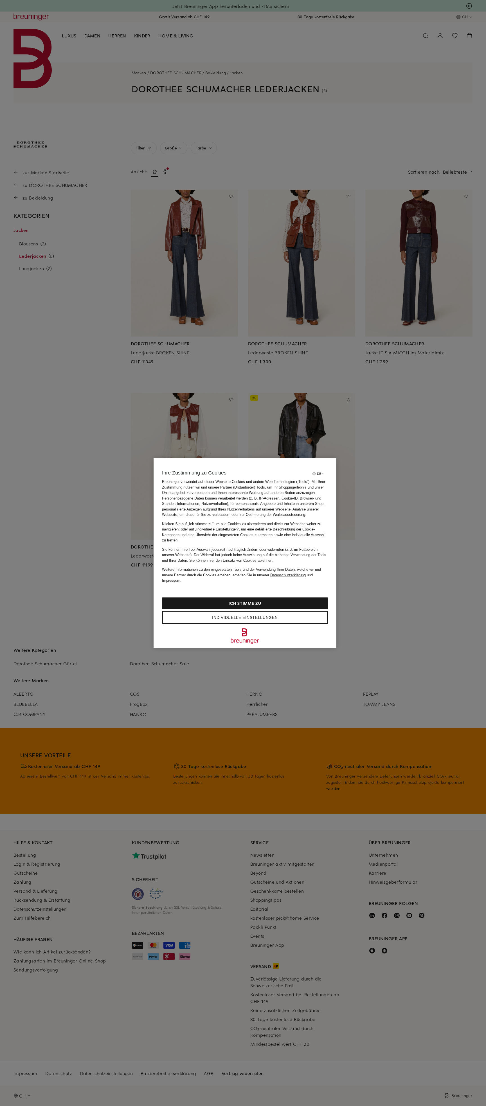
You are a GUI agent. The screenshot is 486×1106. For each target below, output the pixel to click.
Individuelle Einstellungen (245, 617)
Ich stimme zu (245, 603)
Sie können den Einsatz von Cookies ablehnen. (231, 560)
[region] (245, 553)
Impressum (171, 580)
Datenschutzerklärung (288, 575)
